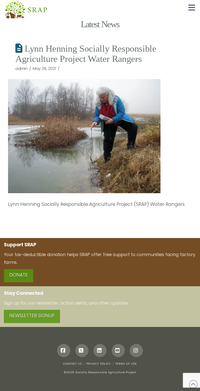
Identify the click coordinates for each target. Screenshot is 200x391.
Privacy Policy (99, 364)
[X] (82, 350)
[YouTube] (118, 350)
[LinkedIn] (100, 350)
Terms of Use (126, 364)
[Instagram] (136, 350)
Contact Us (72, 364)
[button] (191, 7)
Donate (18, 275)
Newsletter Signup (32, 315)
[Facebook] (63, 350)
